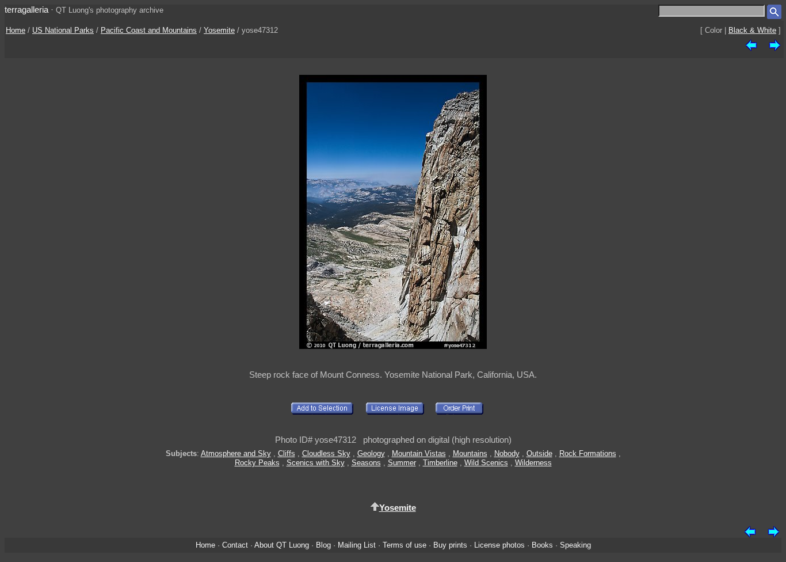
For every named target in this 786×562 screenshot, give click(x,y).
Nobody (507, 453)
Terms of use (404, 545)
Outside (539, 453)
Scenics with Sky (316, 462)
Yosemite (219, 30)
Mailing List (357, 545)
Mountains (470, 453)
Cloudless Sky (326, 453)
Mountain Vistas (419, 453)
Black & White (752, 30)
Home (15, 30)
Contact (235, 545)
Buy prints (450, 545)
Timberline (440, 462)
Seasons (366, 462)
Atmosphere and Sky (236, 453)
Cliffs (286, 453)
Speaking (575, 545)
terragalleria (26, 9)
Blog (323, 545)
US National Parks (63, 30)
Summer (402, 462)
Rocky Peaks (257, 462)
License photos (499, 545)
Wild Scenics (486, 462)
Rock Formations (587, 453)
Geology (371, 453)
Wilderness (533, 462)
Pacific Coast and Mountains (149, 30)
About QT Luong (281, 545)
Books (542, 545)
